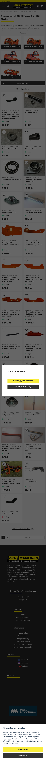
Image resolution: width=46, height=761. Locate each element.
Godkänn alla (23, 749)
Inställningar (23, 755)
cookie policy (13, 743)
